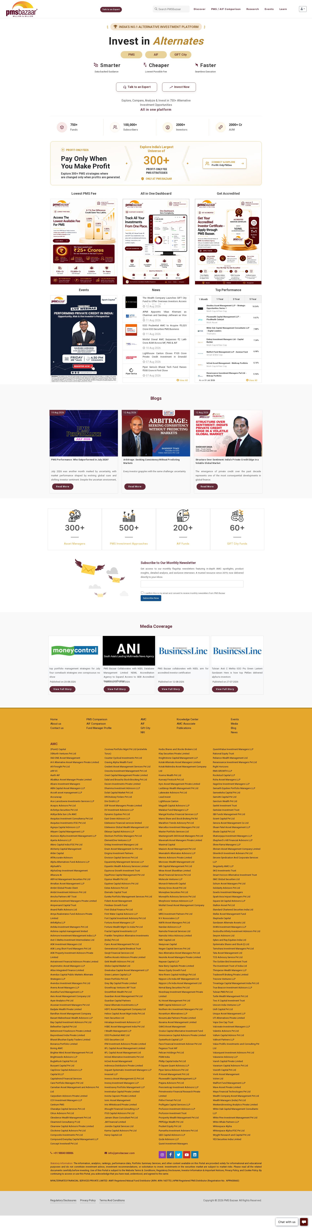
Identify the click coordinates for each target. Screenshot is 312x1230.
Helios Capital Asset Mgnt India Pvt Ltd (125, 1013)
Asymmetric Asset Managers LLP (67, 966)
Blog (233, 728)
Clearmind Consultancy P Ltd (65, 1122)
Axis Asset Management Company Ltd (70, 996)
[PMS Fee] (84, 241)
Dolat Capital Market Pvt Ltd (119, 792)
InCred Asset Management (118, 1061)
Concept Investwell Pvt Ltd (64, 1143)
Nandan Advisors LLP (170, 927)
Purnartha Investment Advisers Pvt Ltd (178, 1130)
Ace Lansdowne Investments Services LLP (72, 801)
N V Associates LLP (169, 918)
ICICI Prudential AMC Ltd (117, 1035)
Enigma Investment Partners (119, 853)
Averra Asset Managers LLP (64, 987)
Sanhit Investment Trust (225, 805)
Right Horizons (220, 766)
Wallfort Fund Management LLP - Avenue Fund (227, 352)
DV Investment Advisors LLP (119, 810)
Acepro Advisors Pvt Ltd (63, 805)
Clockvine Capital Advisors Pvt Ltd (68, 1130)
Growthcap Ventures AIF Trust (120, 987)
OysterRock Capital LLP (171, 1039)
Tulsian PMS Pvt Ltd (223, 992)
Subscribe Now (151, 598)
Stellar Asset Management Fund (229, 914)
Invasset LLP (111, 1074)
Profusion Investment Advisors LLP (177, 1109)
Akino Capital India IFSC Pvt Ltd (66, 844)
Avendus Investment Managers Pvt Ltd (70, 983)
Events (269, 9)
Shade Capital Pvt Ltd (224, 831)
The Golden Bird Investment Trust (230, 961)
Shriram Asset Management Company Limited (236, 849)
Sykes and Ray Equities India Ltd (229, 940)
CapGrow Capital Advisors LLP (66, 1070)
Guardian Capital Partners (118, 1000)
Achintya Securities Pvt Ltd (64, 810)
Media (234, 723)
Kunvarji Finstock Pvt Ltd (171, 779)
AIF (143, 723)
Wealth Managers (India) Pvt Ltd (229, 1100)
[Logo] (21, 9)
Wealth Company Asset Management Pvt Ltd (236, 1096)
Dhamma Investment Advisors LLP (122, 788)
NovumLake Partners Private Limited (177, 1018)
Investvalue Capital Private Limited (122, 1091)
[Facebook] (170, 1154)
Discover (199, 9)
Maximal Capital (167, 844)
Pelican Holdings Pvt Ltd (171, 1052)
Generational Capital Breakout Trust (123, 948)
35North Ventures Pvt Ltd (63, 753)
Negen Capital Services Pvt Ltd (174, 948)
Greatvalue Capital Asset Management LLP (127, 970)
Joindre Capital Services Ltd (119, 1126)
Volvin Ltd (218, 1078)
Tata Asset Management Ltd (227, 953)
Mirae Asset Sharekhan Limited (175, 870)
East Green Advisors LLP (117, 818)
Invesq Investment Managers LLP (122, 1083)
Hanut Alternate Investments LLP (121, 1005)
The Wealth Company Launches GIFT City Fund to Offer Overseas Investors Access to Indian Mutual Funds (165, 301)
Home (54, 719)
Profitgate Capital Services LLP (174, 1104)
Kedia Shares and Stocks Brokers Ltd (178, 749)
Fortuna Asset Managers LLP (120, 922)
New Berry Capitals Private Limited (176, 966)
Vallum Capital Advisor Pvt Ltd (228, 1035)
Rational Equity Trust (223, 753)
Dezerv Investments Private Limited (122, 784)
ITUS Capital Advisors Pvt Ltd (119, 1113)
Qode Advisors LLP (169, 1139)
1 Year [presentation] (220, 299)
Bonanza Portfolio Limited (63, 1044)
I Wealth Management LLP (118, 1031)
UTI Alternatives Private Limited (229, 1018)
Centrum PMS (57, 1104)
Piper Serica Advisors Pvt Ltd (173, 1070)
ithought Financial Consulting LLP (122, 1109)
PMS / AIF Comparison (226, 9)
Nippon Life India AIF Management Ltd (179, 979)
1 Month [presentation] (203, 299)
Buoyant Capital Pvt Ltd (62, 1065)
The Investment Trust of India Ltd (230, 966)
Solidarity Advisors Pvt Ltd (226, 888)
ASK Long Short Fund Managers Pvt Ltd (70, 948)
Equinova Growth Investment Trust (122, 870)
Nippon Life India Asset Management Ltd (180, 983)
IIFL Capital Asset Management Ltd (123, 1052)
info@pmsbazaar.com (121, 1153)
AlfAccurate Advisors (61, 857)
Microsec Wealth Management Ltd (176, 862)
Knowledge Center (187, 719)
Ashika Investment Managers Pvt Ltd (69, 927)
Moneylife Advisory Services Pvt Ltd (177, 896)
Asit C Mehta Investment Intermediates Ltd (72, 940)
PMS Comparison (96, 719)
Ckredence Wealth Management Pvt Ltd (70, 1117)
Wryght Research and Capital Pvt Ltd (231, 1135)
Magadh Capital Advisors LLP (174, 805)
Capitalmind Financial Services (66, 1078)
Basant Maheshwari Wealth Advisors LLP (71, 1018)
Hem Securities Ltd (114, 1018)
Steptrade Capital (222, 918)
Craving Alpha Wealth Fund (118, 762)
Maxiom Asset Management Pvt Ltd (177, 849)
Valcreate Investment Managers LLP (231, 1026)
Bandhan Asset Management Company (70, 1013)
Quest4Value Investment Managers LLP (233, 749)
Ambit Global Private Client (64, 888)
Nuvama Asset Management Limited (177, 1022)
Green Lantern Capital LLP (118, 974)
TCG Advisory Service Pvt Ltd (227, 957)
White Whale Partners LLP (226, 1122)
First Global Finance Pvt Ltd (119, 909)
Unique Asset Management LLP (229, 1013)
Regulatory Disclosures (63, 1200)
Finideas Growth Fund (116, 905)
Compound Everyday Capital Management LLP (74, 1139)
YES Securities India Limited (227, 1139)
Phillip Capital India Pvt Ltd (172, 1061)
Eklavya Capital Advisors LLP (119, 831)
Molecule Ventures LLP (170, 879)
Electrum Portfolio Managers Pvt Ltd (123, 836)
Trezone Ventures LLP (224, 979)
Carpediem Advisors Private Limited (68, 1096)
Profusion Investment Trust (173, 1113)
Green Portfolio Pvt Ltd (116, 979)
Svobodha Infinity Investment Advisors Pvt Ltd (236, 931)
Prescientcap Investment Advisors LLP (178, 1087)
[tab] (203, 299)
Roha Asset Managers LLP (226, 779)
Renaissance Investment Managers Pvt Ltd (235, 762)
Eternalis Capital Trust (116, 892)
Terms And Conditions (112, 1200)
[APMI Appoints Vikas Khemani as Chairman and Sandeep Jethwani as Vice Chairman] (131, 316)
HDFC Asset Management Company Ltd (125, 1009)
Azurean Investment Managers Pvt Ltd (70, 1005)
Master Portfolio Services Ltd (174, 831)
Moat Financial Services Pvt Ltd (175, 875)
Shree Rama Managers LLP (226, 844)
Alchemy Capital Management (65, 849)
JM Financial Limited (115, 1122)
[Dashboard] (156, 241)
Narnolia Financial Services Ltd (174, 931)
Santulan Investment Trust (226, 810)
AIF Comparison (96, 723)
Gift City (145, 728)
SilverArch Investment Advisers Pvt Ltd (232, 853)
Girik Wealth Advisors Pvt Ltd (119, 961)
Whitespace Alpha (222, 1126)
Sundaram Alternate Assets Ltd (229, 922)
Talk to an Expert (111, 9)
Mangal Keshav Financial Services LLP (178, 814)
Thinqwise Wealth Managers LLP (229, 970)
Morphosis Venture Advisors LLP (176, 901)
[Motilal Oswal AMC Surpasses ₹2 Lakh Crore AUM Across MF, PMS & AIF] (131, 344)
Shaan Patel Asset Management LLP (231, 827)
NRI (143, 732)
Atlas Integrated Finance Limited (67, 970)
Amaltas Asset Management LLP (67, 883)
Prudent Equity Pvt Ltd (170, 1126)
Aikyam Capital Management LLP (67, 831)
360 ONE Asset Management (65, 758)
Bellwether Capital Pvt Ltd (63, 1026)
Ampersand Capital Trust (63, 905)
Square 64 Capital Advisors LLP (229, 901)
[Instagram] (162, 1154)
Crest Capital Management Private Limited (126, 775)
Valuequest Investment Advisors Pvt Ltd (233, 1052)
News (234, 732)
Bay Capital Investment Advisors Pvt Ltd (70, 1022)
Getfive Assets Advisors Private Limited (125, 957)
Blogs (156, 398)
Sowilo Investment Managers (228, 892)
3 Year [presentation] (236, 299)
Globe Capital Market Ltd (117, 966)
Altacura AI (56, 875)
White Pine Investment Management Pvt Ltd (235, 1117)
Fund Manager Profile (99, 728)
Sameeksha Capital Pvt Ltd (226, 792)
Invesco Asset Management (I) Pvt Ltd (124, 1078)
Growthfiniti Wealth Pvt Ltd (118, 992)
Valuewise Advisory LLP (225, 1057)
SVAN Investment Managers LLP (229, 927)
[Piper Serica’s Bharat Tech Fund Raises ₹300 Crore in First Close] (131, 371)
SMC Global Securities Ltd (226, 879)
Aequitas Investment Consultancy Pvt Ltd (71, 818)
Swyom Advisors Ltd (223, 935)
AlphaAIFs (55, 866)
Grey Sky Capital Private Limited (121, 983)
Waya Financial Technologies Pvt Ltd (231, 1091)
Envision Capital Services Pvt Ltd (121, 857)
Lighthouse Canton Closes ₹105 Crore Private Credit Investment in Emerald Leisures (165, 356)
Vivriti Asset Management (226, 1074)
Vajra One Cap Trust (223, 1022)
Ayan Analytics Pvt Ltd (61, 1000)
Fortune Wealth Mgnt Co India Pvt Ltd (124, 927)
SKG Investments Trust (224, 870)
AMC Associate (186, 723)
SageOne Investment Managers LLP (231, 784)
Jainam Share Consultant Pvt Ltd (121, 1117)
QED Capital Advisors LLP (172, 1135)
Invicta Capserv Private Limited (120, 1096)
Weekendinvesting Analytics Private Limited (235, 1104)
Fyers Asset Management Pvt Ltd (122, 944)
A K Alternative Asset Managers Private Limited (74, 762)
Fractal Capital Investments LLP (121, 931)
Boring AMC (56, 1048)
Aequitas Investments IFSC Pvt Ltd (68, 823)
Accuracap (56, 797)
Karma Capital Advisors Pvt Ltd (120, 1130)
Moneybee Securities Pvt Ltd (173, 892)
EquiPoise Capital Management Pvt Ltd (124, 875)
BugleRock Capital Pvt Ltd (63, 1061)
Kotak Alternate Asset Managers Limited (180, 762)
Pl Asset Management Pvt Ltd (174, 1074)
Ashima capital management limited (69, 931)
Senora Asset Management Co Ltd (230, 823)
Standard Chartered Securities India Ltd (233, 909)
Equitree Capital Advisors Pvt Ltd (121, 883)
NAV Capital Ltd (167, 940)
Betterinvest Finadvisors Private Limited (70, 1031)
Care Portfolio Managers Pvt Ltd (66, 1083)
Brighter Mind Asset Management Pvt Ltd (71, 1052)
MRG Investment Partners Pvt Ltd (175, 914)
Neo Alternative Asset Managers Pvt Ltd (179, 953)
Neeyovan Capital (168, 944)
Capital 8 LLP (57, 1074)
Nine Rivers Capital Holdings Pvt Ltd (177, 974)
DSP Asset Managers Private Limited (123, 805)
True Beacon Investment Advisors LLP (232, 987)
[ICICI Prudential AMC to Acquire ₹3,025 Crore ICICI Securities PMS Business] (131, 330)
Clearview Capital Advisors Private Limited (72, 1126)
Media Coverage (156, 626)
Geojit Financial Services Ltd (119, 953)
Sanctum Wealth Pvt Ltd (225, 801)
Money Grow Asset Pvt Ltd (172, 888)
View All (183, 380)
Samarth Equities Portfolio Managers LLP (234, 788)
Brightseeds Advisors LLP (63, 1057)
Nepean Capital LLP (169, 961)
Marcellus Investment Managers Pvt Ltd (179, 827)
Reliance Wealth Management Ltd (230, 758)
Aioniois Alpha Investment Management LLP (73, 836)
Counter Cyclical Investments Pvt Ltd (123, 758)
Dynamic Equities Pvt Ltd (117, 814)
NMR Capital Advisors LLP (172, 1005)
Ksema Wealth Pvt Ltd (170, 775)
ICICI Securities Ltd (114, 1039)
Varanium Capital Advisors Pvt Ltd (230, 1065)
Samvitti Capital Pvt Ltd (224, 797)
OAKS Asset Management (172, 1026)
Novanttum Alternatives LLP (173, 1013)
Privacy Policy (88, 1200)
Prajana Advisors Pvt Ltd (171, 1083)
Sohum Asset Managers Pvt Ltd (229, 883)
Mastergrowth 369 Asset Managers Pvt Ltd (181, 836)
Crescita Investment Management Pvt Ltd (126, 771)
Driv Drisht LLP (112, 801)
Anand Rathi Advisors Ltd (63, 909)
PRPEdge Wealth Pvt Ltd (171, 1122)
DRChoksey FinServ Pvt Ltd (118, 797)
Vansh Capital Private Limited (228, 1061)
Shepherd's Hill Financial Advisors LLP (232, 840)
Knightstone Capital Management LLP (178, 758)
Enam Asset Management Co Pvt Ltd (123, 849)
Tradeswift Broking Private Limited (230, 974)
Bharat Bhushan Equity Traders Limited (70, 1039)
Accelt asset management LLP (66, 792)
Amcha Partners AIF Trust (63, 896)
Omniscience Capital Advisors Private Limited (182, 1035)
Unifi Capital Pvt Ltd (223, 1009)
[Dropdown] (303, 9)
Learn (283, 9)
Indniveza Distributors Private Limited (124, 1065)
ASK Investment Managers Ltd (66, 944)
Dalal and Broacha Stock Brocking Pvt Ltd (126, 779)
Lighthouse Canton (168, 801)
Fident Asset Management (118, 901)
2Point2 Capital (58, 749)
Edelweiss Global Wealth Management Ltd (126, 827)
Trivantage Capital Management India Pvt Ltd (236, 983)
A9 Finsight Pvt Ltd (60, 766)
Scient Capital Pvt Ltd (224, 818)
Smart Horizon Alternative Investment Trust (235, 875)
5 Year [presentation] (253, 299)
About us (55, 723)
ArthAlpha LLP (57, 922)
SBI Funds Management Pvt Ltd (229, 814)
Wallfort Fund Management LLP (229, 1083)
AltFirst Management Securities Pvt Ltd (70, 879)
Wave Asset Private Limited (227, 1087)
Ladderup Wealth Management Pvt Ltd (178, 788)
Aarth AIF (55, 775)
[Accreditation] (228, 241)
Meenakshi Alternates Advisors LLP (177, 853)
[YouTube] (186, 1154)
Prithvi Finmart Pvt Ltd (170, 1100)
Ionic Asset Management (118, 1100)
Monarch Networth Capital (172, 883)
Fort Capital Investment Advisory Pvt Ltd (125, 918)
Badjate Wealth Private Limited (66, 1009)
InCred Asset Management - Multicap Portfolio (227, 363)
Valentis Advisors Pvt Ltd (226, 1031)
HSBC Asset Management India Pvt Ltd (124, 1026)
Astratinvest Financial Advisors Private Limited (74, 961)
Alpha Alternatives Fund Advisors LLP (69, 862)
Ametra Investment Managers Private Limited (73, 901)
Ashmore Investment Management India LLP (73, 935)
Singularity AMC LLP (223, 866)
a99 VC (54, 771)
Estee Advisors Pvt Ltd (116, 888)
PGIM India (164, 1057)
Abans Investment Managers (65, 784)
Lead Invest (165, 797)
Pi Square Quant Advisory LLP (174, 1065)
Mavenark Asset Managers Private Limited (180, 840)
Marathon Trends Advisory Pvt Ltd (176, 823)
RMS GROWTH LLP (222, 771)
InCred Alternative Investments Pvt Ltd (124, 1057)
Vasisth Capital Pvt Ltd (224, 1070)
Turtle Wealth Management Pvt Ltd (230, 996)
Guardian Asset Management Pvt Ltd (123, 996)
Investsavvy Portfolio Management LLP (125, 1087)
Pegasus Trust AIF (168, 1048)
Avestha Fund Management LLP (66, 992)
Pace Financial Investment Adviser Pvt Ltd (180, 1044)
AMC (143, 719)
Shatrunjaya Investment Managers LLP (232, 836)
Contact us (57, 728)
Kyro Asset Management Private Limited (179, 784)
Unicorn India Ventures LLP (226, 1005)
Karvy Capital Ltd (113, 1135)
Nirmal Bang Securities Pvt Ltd (174, 987)
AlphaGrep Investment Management (69, 870)
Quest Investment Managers (173, 1143)
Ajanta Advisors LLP (60, 840)
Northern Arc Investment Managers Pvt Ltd (180, 1009)
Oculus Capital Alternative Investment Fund (181, 1031)
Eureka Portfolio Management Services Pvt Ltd (128, 896)
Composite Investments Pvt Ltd (66, 1135)
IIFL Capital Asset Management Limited (125, 1048)
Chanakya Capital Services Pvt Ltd (67, 1109)
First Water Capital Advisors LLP (121, 914)
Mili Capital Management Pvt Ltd (175, 866)
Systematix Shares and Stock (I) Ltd (231, 944)
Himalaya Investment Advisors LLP (122, 1022)
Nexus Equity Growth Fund (172, 970)
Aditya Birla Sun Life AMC (63, 814)
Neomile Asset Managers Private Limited (180, 957)
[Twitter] (178, 1154)
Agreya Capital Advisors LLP (65, 827)
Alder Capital (57, 853)
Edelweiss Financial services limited (123, 823)
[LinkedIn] (194, 1154)
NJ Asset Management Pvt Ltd (174, 1000)
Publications (184, 728)
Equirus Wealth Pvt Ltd (116, 879)
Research (252, 9)
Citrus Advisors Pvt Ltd (62, 1113)
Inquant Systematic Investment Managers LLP (128, 1070)
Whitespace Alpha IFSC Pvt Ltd (228, 1130)
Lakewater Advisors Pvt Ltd (173, 792)
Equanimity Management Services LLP (124, 862)
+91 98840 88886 (63, 1153)
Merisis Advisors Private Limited (175, 857)
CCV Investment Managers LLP (66, 1100)
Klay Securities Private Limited (174, 753)
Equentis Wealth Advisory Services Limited (126, 866)
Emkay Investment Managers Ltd (121, 844)
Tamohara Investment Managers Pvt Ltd (233, 948)
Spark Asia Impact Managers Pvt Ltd (231, 896)
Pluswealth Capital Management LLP (177, 1078)
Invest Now (181, 87)
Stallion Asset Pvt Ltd (224, 905)
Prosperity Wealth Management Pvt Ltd (179, 1117)
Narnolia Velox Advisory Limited (175, 935)
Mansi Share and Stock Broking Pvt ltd (178, 818)
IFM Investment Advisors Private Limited (125, 1044)
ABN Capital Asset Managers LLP (67, 788)
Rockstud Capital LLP (224, 775)
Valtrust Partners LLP (223, 1039)
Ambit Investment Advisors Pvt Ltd (68, 892)
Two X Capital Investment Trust (229, 1000)
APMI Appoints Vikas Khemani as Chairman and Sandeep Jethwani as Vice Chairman (165, 315)
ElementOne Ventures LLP (118, 840)
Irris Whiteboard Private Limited (121, 1104)
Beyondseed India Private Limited (67, 1035)
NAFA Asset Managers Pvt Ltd (174, 922)
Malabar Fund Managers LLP (173, 810)
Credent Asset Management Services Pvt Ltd (127, 766)
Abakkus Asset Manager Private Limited (71, 779)
